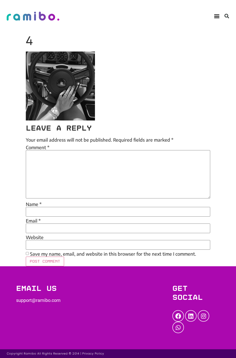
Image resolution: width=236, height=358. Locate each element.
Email (33, 220)
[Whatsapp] (178, 327)
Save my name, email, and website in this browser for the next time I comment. (113, 254)
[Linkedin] (191, 316)
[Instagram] (203, 316)
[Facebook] (178, 316)
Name (33, 204)
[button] (216, 16)
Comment (37, 147)
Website (35, 237)
